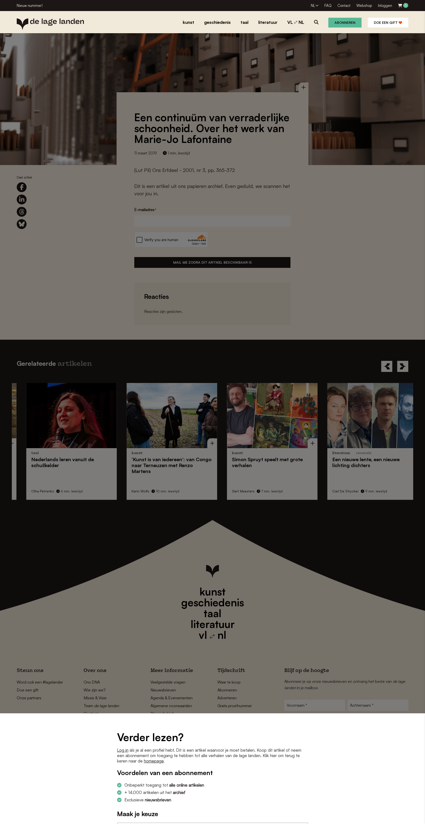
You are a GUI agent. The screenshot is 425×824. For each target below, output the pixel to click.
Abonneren (344, 22)
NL (313, 5)
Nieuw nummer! (30, 5)
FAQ (328, 5)
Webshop (364, 5)
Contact (343, 5)
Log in (122, 750)
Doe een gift (386, 22)
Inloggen (385, 5)
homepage (154, 760)
